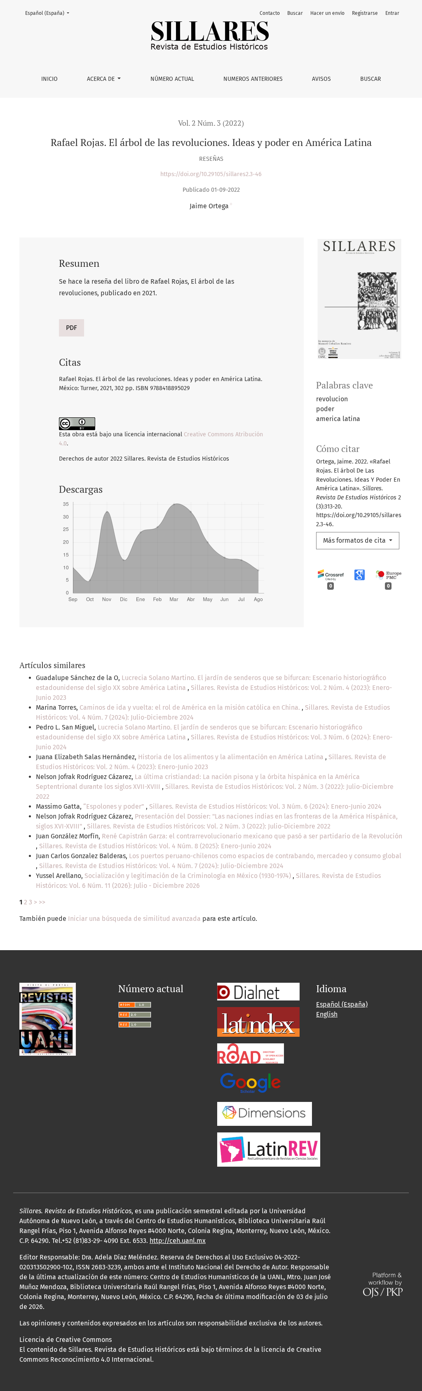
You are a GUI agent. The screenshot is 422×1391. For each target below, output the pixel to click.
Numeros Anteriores (253, 78)
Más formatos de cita (355, 540)
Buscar (370, 78)
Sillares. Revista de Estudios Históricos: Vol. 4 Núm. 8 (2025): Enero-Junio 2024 (155, 846)
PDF (71, 328)
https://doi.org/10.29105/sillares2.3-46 (211, 174)
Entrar (392, 13)
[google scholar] (250, 1082)
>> (42, 902)
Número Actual (172, 78)
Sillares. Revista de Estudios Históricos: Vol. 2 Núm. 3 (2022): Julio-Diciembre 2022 (209, 826)
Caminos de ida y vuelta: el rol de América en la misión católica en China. (191, 707)
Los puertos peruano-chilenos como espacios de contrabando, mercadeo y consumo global (265, 856)
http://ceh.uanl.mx (178, 1241)
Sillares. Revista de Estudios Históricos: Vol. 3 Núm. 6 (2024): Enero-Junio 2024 (265, 806)
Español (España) (50, 13)
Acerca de (101, 78)
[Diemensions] (264, 1113)
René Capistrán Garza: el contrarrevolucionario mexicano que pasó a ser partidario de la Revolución (252, 836)
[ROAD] (250, 1053)
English (327, 1014)
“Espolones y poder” (114, 806)
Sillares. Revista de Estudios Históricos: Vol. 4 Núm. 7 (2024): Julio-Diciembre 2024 (161, 866)
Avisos (321, 78)
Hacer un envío (327, 13)
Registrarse (365, 13)
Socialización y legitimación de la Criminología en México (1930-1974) (188, 876)
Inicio (49, 78)
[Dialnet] (258, 991)
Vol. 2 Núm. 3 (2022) (211, 123)
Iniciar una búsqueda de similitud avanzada (134, 919)
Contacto (270, 13)
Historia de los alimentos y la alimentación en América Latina (231, 757)
